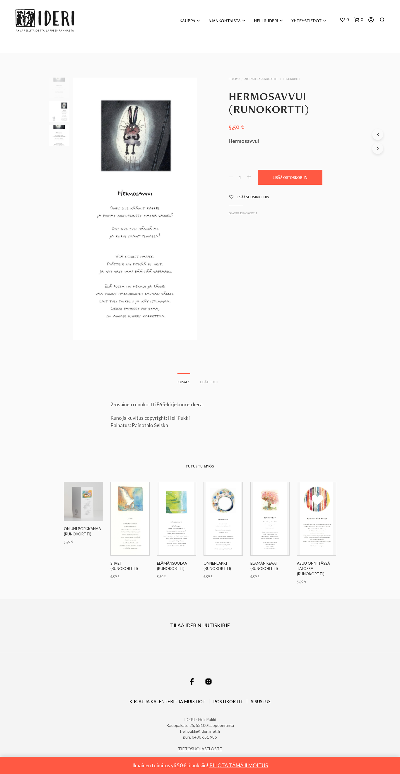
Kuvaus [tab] (183, 381)
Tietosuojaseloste (200, 748)
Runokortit (291, 79)
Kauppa (187, 21)
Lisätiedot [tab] (209, 381)
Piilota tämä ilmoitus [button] (238, 765)
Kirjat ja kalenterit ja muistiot (167, 701)
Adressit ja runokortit (261, 79)
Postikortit (228, 701)
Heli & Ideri (266, 21)
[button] (344, 20)
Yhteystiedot (306, 21)
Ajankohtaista (224, 21)
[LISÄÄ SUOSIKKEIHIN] (83, 509)
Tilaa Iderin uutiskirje (200, 625)
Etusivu (234, 79)
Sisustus (261, 701)
